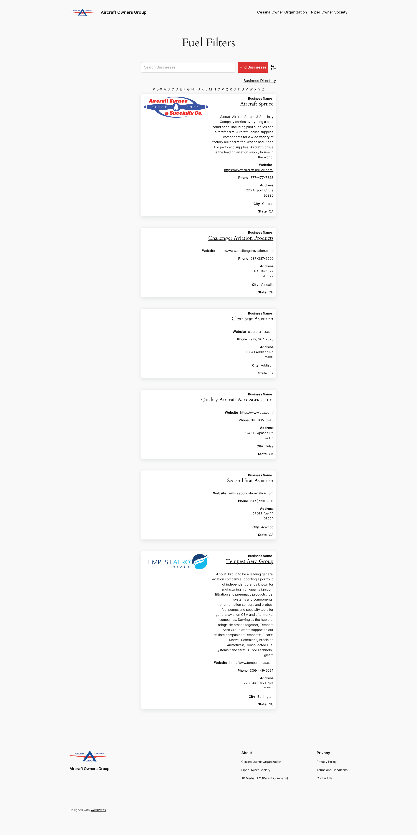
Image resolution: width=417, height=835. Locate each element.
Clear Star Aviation (252, 318)
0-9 (159, 89)
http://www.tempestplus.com (251, 663)
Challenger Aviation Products (240, 238)
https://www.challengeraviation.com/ (245, 251)
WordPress (98, 810)
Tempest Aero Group (249, 561)
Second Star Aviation (250, 480)
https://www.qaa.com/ (256, 412)
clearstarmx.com (260, 332)
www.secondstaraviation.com (250, 493)
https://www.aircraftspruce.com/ (248, 170)
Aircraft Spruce (256, 103)
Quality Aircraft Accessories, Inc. (237, 399)
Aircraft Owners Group (124, 12)
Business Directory (259, 81)
